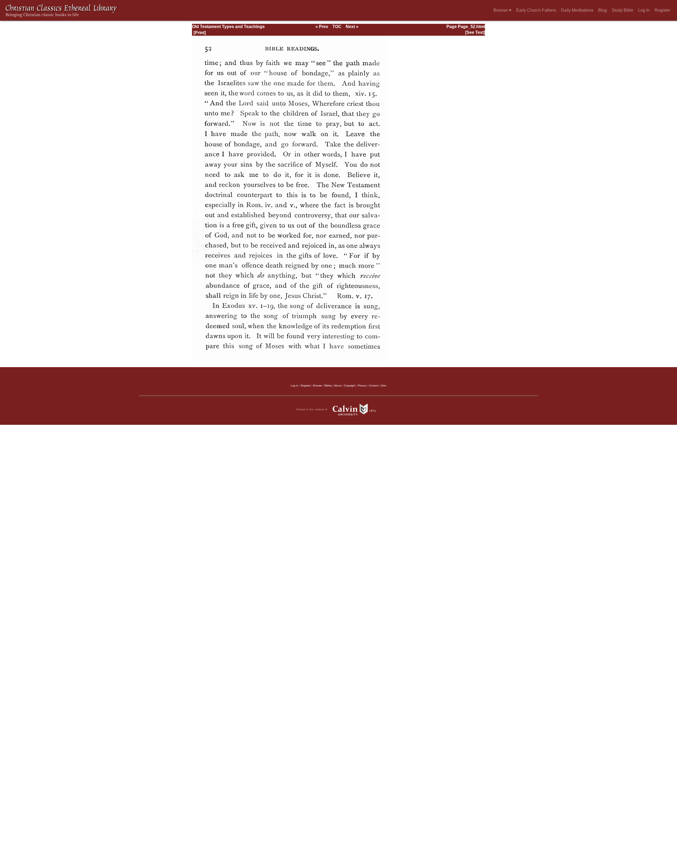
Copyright (349, 385)
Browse (501, 10)
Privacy (362, 385)
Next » (352, 26)
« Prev (321, 26)
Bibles (328, 385)
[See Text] (475, 32)
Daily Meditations (577, 10)
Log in (294, 385)
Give (383, 385)
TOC (336, 26)
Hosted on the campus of (312, 409)
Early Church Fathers (536, 10)
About (337, 385)
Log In (644, 10)
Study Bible (622, 10)
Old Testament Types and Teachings (228, 26)
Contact (373, 385)
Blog (602, 10)
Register (662, 10)
